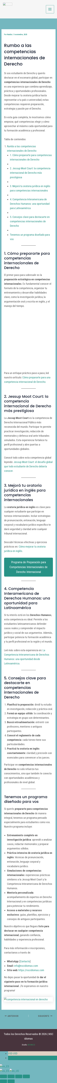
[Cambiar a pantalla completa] (11, 1076)
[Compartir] (18, 1076)
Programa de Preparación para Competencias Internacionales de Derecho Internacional (29, 567)
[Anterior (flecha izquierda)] (3, 1081)
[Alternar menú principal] (50, 9)
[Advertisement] (28, 341)
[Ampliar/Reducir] (3, 1076)
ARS (12, 1057)
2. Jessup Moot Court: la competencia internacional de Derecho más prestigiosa (30, 173)
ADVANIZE (31, 1045)
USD (12, 1053)
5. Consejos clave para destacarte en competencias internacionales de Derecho (30, 221)
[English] (14, 1070)
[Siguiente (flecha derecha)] (11, 1081)
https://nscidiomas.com (31, 970)
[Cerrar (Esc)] (26, 1076)
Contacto (25, 961)
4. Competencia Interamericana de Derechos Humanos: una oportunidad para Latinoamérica (30, 204)
